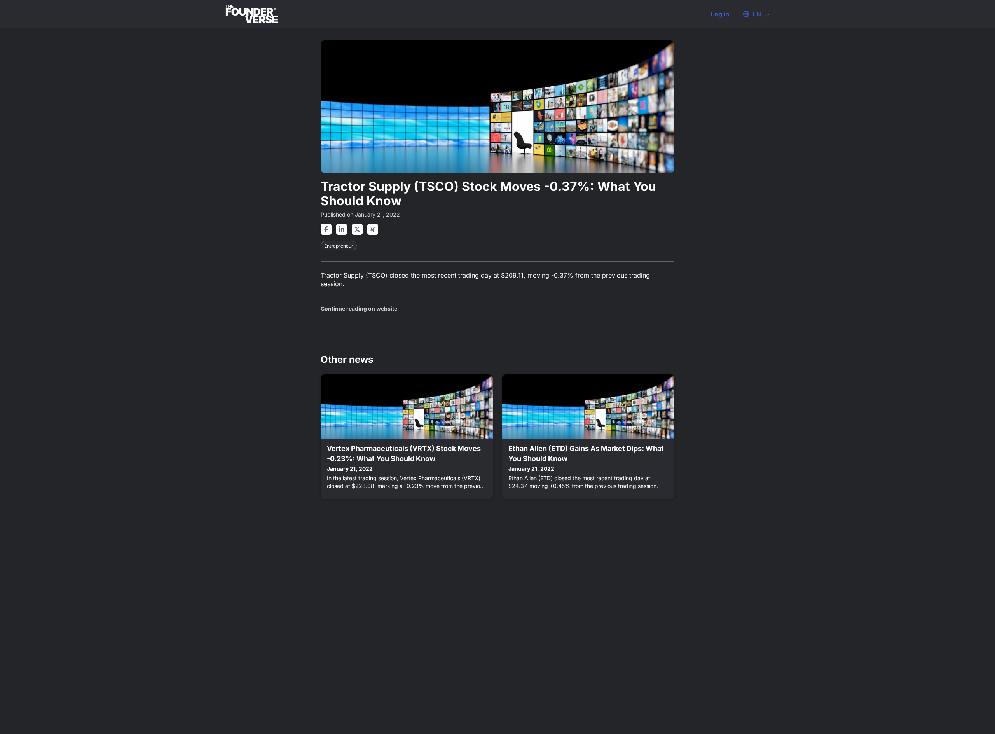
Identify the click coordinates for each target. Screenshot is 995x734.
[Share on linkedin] (341, 229)
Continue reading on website (359, 308)
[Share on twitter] (357, 229)
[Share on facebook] (326, 229)
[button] (752, 14)
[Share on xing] (372, 229)
